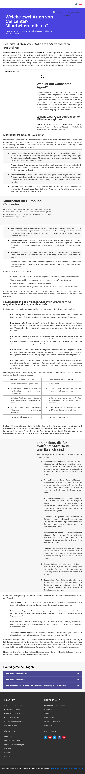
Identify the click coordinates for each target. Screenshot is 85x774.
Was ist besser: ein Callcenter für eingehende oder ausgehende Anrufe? (36, 686)
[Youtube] (50, 737)
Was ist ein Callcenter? (15, 680)
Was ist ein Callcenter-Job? (17, 674)
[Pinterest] (64, 737)
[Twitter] (54, 737)
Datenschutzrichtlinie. (76, 768)
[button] (76, 4)
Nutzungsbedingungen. (58, 768)
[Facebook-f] (59, 737)
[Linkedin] (45, 737)
